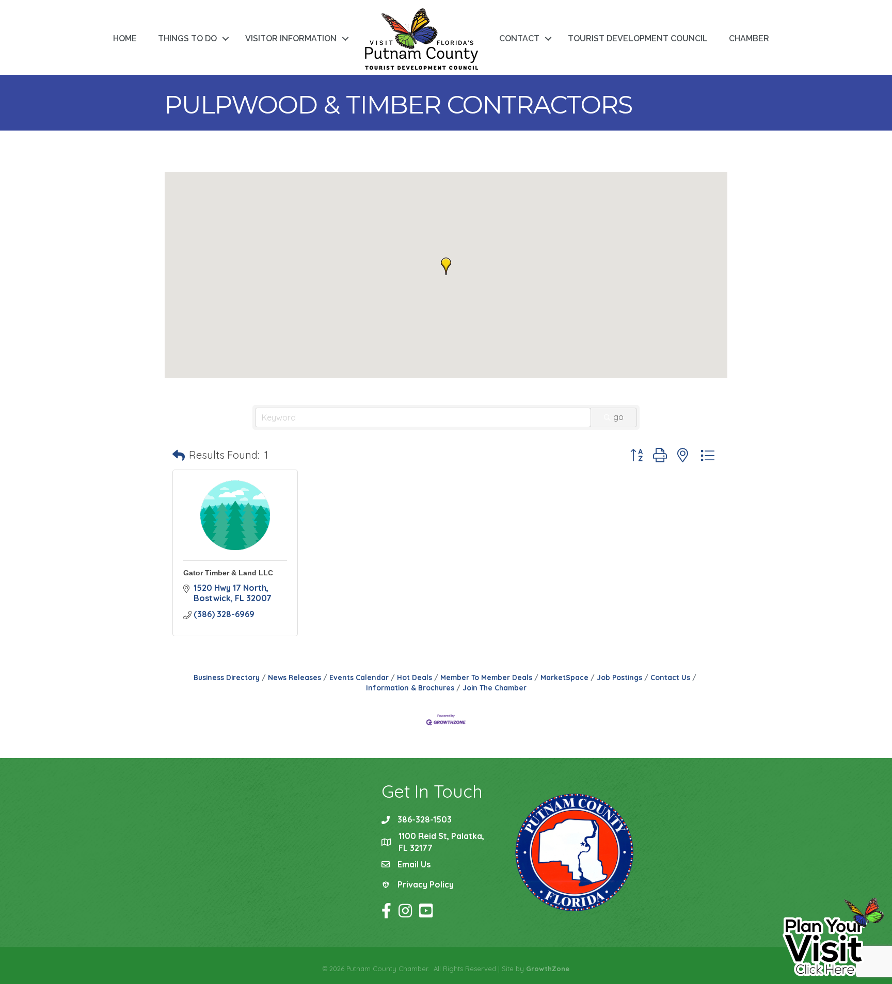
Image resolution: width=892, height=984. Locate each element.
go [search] (618, 417)
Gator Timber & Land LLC (228, 573)
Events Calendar (359, 677)
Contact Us (670, 677)
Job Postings (619, 677)
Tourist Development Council (638, 38)
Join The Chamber (495, 687)
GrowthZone (547, 968)
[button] (446, 266)
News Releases (294, 677)
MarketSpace (564, 677)
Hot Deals (414, 677)
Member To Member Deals (486, 677)
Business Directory (227, 677)
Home (125, 38)
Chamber (749, 38)
